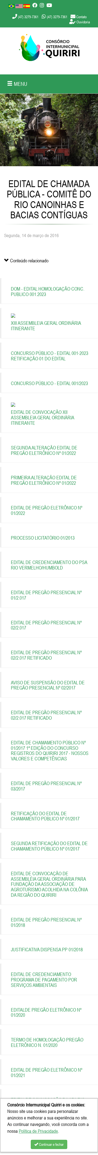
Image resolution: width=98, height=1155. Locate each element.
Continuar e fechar (51, 1144)
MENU (20, 84)
